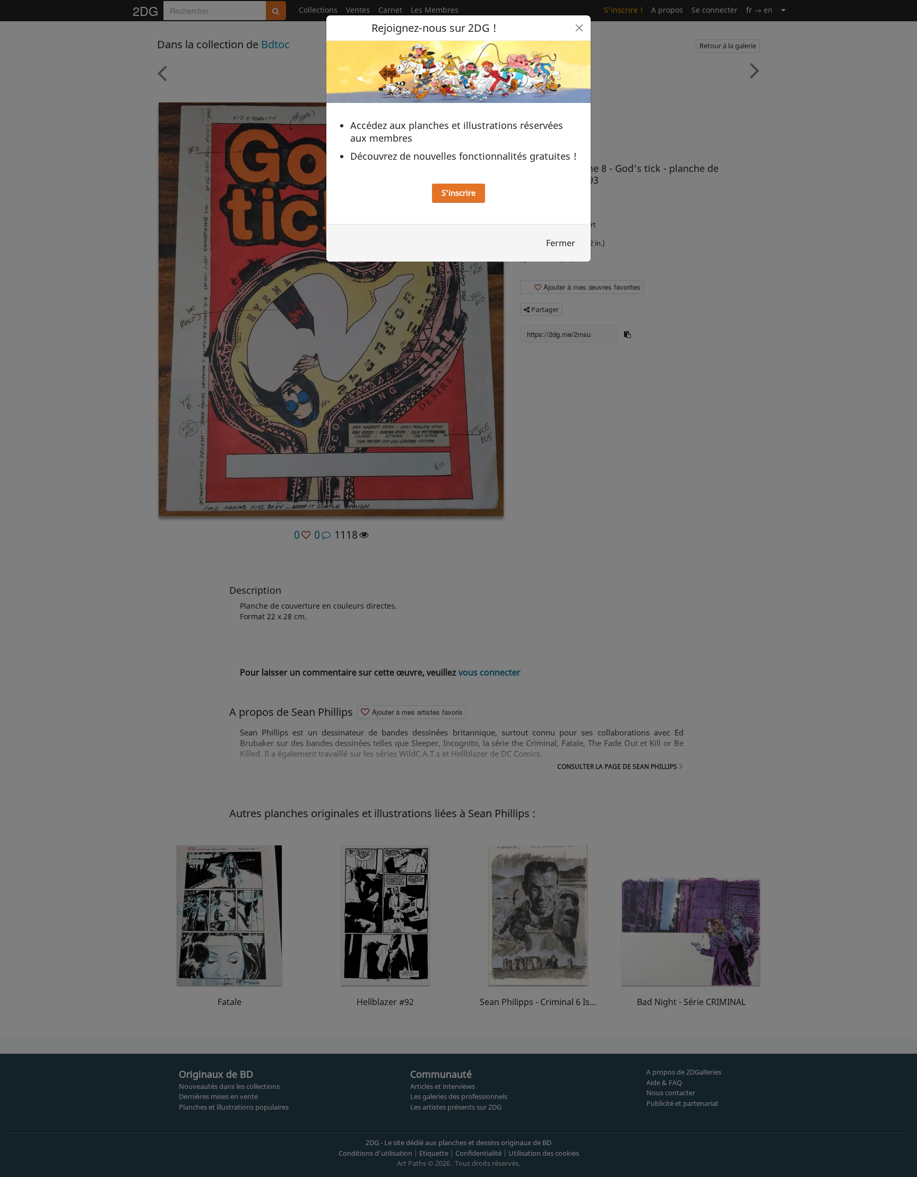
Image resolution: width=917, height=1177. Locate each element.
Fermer (560, 243)
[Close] (579, 28)
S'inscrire (458, 192)
